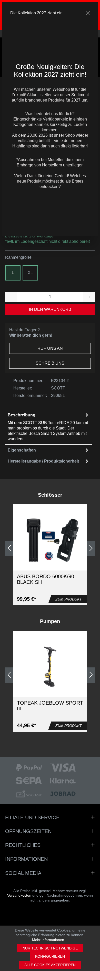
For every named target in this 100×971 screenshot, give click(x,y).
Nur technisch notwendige (50, 948)
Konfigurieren (50, 956)
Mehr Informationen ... (50, 940)
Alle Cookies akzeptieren (50, 965)
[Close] (87, 13)
